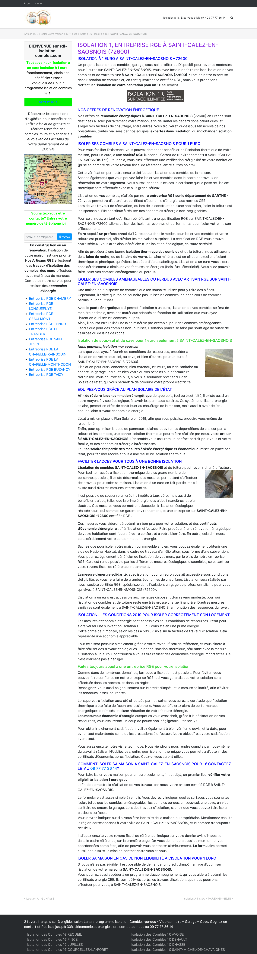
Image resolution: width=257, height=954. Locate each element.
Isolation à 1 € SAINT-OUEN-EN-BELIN (207, 898)
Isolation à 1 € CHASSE (40, 898)
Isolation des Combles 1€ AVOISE (157, 934)
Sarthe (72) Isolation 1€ (94, 33)
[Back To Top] (247, 945)
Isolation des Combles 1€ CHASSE (158, 944)
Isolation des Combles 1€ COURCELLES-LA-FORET (67, 950)
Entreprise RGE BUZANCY (49, 369)
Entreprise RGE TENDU (47, 324)
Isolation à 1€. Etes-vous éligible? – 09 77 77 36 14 (194, 17)
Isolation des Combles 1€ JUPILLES (55, 944)
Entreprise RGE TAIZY (46, 375)
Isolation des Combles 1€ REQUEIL (54, 934)
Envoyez (64, 236)
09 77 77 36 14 (35, 3)
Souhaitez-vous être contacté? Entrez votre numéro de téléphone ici (46, 218)
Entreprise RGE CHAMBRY (50, 298)
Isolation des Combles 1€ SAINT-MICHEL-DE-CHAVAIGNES (178, 950)
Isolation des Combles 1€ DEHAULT (159, 939)
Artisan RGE (31, 33)
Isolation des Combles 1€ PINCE (52, 939)
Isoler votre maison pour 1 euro (59, 33)
